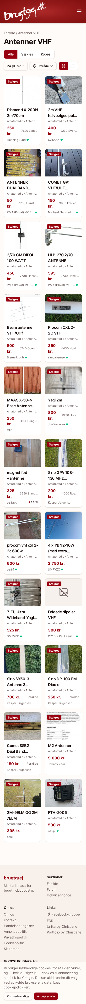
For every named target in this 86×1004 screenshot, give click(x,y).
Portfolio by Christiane (64, 932)
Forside (9, 33)
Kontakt (10, 920)
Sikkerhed (12, 949)
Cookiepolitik (14, 943)
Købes (46, 54)
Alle (11, 54)
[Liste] (73, 66)
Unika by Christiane (62, 926)
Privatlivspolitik (15, 937)
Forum (51, 889)
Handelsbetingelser (19, 926)
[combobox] (16, 66)
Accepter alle (46, 996)
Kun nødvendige (18, 996)
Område (43, 66)
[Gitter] (63, 66)
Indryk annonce (59, 895)
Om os (9, 914)
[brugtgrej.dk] (25, 11)
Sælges (27, 54)
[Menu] (79, 11)
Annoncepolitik (15, 931)
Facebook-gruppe (66, 914)
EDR (50, 921)
